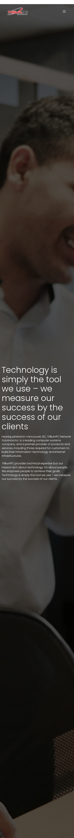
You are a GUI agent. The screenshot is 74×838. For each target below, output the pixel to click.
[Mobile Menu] (64, 11)
